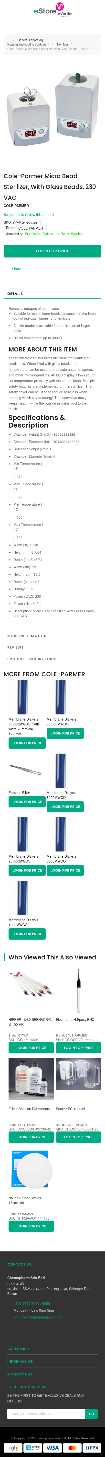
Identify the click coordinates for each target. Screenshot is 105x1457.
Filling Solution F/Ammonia (29, 1109)
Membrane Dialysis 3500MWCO (61, 858)
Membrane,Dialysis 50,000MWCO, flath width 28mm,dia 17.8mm (24, 726)
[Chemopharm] (52, 9)
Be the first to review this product (29, 214)
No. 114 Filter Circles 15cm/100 (25, 1200)
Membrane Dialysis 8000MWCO (61, 795)
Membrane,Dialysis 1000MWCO (23, 922)
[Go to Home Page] (8, 40)
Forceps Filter (19, 792)
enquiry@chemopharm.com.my (38, 1317)
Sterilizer (62, 44)
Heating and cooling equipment (28, 44)
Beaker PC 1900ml (70, 1109)
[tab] (52, 293)
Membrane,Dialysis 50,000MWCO (61, 721)
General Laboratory (31, 40)
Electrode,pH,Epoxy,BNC (75, 1019)
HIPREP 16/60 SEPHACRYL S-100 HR (30, 1022)
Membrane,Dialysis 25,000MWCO (23, 858)
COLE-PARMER (16, 205)
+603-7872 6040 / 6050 (32, 1303)
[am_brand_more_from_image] (26, 713)
